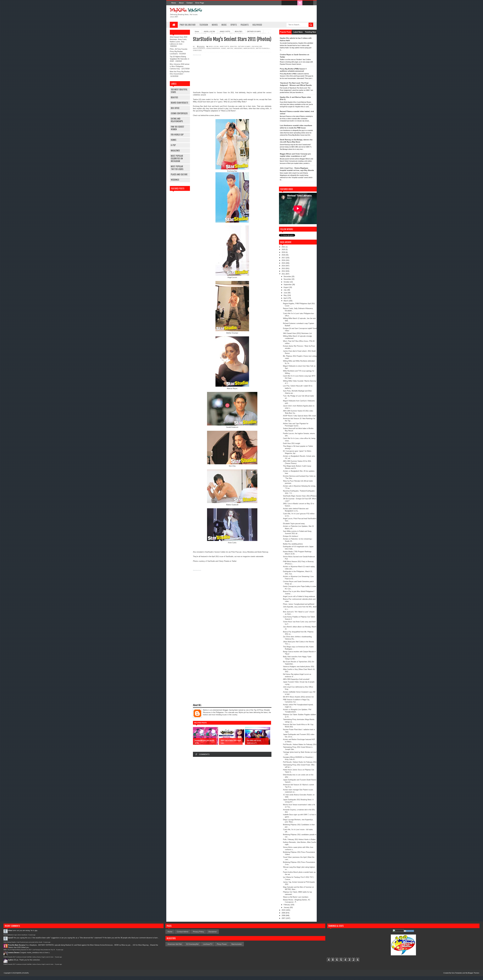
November (288, 279)
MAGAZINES (175, 150)
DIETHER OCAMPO (244, 46)
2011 (284, 274)
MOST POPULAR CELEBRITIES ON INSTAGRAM (177, 158)
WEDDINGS (175, 179)
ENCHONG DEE (257, 46)
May (285, 295)
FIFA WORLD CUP (177, 134)
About (181, 3)
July (285, 290)
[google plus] (310, 3)
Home (173, 3)
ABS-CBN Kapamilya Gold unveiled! (296, 679)
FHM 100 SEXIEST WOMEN (177, 128)
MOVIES (215, 24)
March (286, 301)
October (287, 282)
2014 (284, 266)
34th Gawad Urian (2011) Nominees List (297, 333)
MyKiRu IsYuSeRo (22, 973)
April (285, 298)
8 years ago (32, 935)
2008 (284, 915)
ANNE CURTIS (224, 46)
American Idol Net (175, 944)
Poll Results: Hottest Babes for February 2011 (299, 744)
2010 (284, 910)
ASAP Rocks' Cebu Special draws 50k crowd (299, 416)
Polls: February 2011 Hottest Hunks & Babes (299, 839)
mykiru (10, 960)
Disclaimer (212, 932)
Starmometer (236, 944)
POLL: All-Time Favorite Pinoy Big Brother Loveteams (178, 51)
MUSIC (224, 24)
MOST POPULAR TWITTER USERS (177, 168)
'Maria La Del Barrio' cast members (295, 897)
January (287, 907)
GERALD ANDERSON (213, 48)
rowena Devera (13, 952)
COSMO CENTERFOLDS (179, 113)
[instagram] (299, 3)
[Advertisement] (232, 73)
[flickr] (294, 3)
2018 (284, 255)
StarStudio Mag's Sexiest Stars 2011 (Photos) (299, 496)
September (288, 284)
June (286, 293)
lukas (10, 930)
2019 (284, 252)
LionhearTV (207, 944)
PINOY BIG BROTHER (187, 24)
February (287, 905)
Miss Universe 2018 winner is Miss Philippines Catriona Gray (179, 66)
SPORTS (233, 24)
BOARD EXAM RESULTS (179, 102)
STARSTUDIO (197, 50)
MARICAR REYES (249, 48)
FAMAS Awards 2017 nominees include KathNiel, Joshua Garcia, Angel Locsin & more (29, 957)
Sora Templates (456, 973)
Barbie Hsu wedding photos (293, 544)
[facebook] (284, 3)
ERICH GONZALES (199, 48)
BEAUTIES (174, 97)
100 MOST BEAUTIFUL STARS (179, 91)
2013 (284, 268)
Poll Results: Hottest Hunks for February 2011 (299, 762)
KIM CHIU (230, 48)
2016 (284, 260)
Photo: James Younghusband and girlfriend (298, 604)
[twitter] (289, 3)
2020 (284, 249)
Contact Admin (182, 932)
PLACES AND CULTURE (179, 174)
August (286, 287)
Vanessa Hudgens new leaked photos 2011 (298, 666)
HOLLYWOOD (257, 24)
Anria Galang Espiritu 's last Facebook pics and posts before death (23, 942)
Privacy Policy (198, 932)
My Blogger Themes (472, 973)
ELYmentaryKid (192, 944)
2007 (284, 918)
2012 (284, 271)
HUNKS (173, 139)
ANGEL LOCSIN (213, 46)
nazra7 (10, 938)
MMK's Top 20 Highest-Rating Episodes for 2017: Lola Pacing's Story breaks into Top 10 (29, 949)
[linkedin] (305, 3)
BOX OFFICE (175, 108)
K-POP (173, 145)
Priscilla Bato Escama (16, 945)
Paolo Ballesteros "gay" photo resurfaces (15, 935)
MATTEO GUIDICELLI (263, 48)
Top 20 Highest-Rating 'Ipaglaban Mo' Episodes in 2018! (179, 59)
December (288, 276)
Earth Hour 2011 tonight (291, 443)
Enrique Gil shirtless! (290, 536)
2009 (284, 913)
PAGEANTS (245, 24)
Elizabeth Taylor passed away (294, 523)
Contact (189, 3)
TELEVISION (203, 24)
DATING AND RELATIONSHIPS (177, 120)
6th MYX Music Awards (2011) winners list (298, 697)
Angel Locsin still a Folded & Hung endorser (299, 596)
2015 (284, 263)
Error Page (199, 3)
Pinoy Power (222, 944)
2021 (284, 247)
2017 (284, 258)
